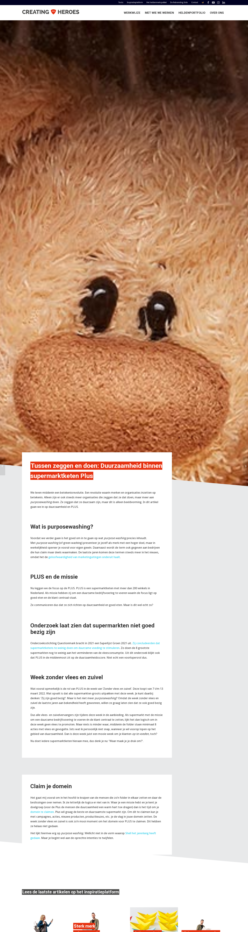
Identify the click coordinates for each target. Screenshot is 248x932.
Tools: (120, 2)
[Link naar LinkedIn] (223, 2)
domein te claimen (42, 812)
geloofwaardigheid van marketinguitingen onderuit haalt (84, 557)
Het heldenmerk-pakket (156, 2)
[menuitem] (121, 2)
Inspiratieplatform (135, 2)
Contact (194, 2)
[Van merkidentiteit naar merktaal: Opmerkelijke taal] (2, 466)
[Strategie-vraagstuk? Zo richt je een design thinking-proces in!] (245, 466)
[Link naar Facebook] (208, 2)
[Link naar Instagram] (218, 2)
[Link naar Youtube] (213, 2)
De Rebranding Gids (179, 2)
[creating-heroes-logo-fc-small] (50, 12)
